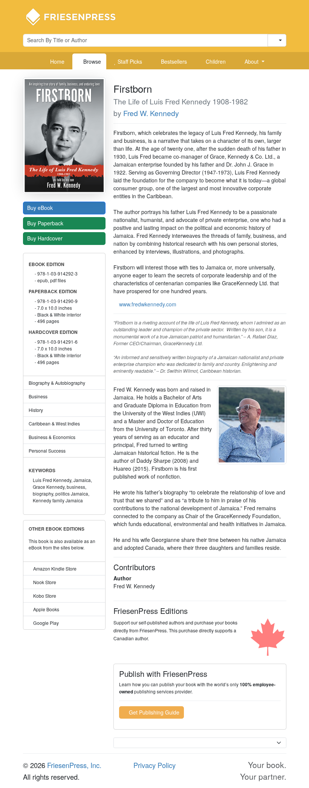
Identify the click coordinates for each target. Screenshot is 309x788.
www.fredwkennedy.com (147, 304)
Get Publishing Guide (153, 712)
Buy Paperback (46, 223)
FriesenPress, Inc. (74, 765)
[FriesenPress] (75, 16)
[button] (252, 61)
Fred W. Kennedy (151, 113)
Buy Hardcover (45, 238)
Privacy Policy (154, 765)
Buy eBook (40, 207)
